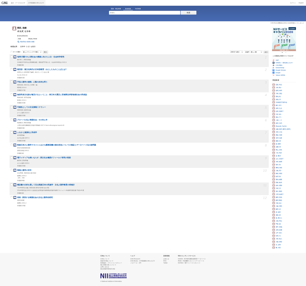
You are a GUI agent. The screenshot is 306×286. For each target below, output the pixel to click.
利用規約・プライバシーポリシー (111, 263)
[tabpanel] (284, 39)
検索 (188, 13)
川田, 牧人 (279, 239)
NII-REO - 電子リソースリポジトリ (189, 263)
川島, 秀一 (279, 170)
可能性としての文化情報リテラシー (31, 107)
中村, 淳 (278, 188)
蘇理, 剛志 (279, 200)
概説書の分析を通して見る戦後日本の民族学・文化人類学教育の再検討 (46, 185)
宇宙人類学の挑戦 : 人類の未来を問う (32, 82)
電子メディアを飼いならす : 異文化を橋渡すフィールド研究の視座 (44, 158)
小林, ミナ (279, 120)
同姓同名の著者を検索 (27, 42)
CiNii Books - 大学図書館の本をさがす (142, 261)
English (301, 3)
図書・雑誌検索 (116, 9)
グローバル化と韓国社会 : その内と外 (32, 120)
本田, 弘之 (279, 108)
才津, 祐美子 (280, 194)
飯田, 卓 (278, 209)
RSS (164, 261)
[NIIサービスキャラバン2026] (284, 39)
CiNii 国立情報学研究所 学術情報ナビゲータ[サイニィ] (5, 3)
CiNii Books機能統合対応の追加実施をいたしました (287, 23)
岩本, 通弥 (279, 185)
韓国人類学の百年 (24, 170)
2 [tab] (287, 52)
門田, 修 (278, 224)
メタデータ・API (135, 263)
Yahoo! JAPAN (280, 75)
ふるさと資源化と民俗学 (27, 132)
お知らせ (166, 259)
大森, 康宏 (279, 242)
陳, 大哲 (278, 247)
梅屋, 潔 (278, 141)
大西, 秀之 (279, 221)
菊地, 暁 (278, 96)
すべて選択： (17, 52)
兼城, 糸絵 (279, 167)
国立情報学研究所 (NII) (107, 269)
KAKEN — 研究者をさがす (284, 63)
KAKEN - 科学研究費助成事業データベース (192, 259)
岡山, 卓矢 (279, 150)
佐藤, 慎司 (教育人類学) (283, 129)
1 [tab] (283, 52)
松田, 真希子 (280, 111)
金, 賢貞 (278, 156)
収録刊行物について (106, 261)
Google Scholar (281, 70)
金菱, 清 (278, 147)
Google (278, 73)
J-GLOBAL (279, 65)
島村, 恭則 (279, 173)
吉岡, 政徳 (279, 230)
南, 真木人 (279, 218)
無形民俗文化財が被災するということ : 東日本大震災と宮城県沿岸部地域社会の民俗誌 (52, 95)
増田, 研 (278, 215)
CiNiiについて (104, 259)
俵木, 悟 (278, 164)
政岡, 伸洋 (279, 90)
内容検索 (138, 9)
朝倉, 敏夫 (279, 182)
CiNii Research (135, 259)
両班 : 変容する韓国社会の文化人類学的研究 (35, 197)
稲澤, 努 (278, 176)
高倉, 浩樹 (279, 135)
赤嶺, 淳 (278, 99)
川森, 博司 (279, 206)
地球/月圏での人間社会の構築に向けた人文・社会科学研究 (40, 57)
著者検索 (128, 9)
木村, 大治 (279, 132)
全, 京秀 (278, 245)
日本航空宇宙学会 (281, 102)
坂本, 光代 (279, 123)
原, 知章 (278, 212)
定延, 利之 (279, 84)
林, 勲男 (278, 144)
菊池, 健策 (279, 179)
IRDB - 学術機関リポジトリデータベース (191, 261)
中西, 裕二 (279, 203)
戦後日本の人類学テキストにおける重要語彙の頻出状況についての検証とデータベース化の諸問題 (56, 145)
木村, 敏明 (279, 161)
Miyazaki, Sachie (281, 126)
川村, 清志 (279, 93)
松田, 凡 (278, 236)
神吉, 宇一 (279, 117)
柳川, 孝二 (279, 105)
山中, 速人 (279, 233)
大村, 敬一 (279, 87)
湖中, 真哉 (279, 227)
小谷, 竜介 (279, 153)
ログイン (293, 3)
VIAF (277, 60)
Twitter (165, 263)
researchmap (280, 68)
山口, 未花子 (280, 159)
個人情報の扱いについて (108, 265)
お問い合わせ (104, 267)
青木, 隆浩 (279, 191)
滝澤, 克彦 (279, 138)
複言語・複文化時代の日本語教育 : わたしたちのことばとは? (41, 69)
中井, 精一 (279, 114)
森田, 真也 (279, 197)
